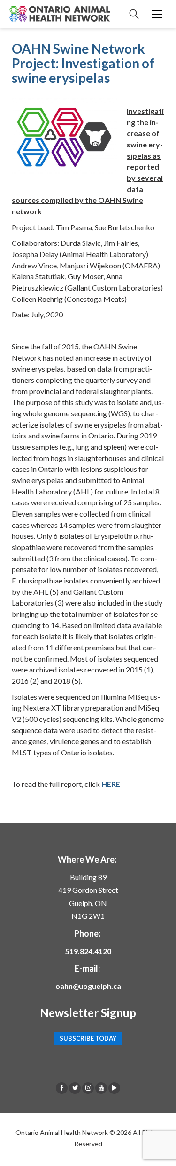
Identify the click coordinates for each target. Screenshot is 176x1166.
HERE (110, 783)
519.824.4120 (88, 951)
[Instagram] (88, 1088)
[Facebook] (61, 1088)
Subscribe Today (88, 1039)
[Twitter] (74, 1088)
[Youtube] (101, 1088)
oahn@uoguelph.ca (88, 985)
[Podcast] (114, 1088)
